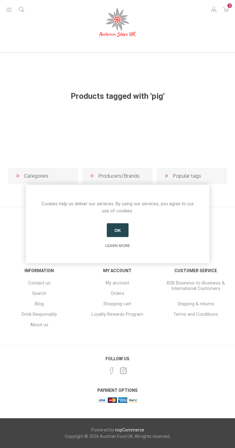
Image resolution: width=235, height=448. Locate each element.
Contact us (39, 283)
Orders (117, 293)
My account (117, 283)
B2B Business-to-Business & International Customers (196, 285)
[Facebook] (112, 371)
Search (39, 293)
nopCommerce (129, 429)
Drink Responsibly (39, 314)
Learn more (117, 245)
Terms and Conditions (195, 314)
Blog (39, 304)
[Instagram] (123, 371)
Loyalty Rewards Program (117, 314)
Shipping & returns (195, 304)
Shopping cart (117, 304)
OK (117, 230)
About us (39, 324)
